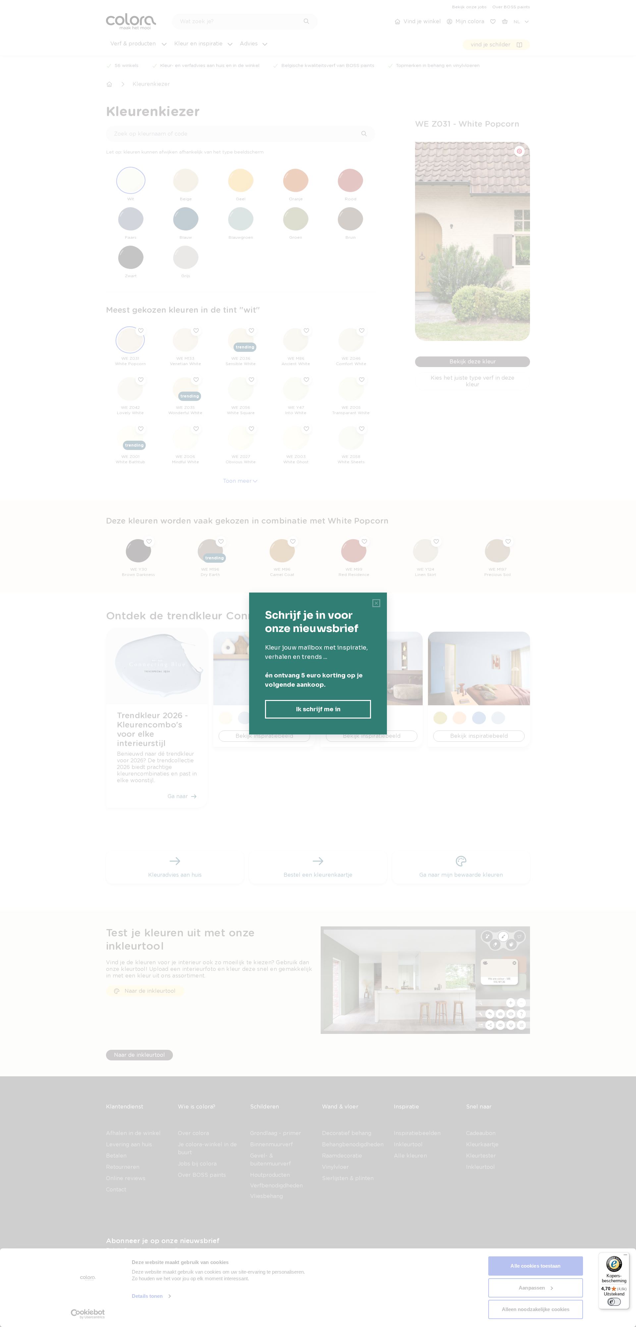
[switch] (614, 1302)
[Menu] (625, 1256)
